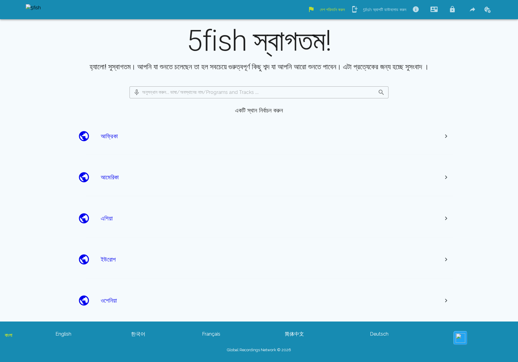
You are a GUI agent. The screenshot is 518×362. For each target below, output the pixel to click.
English (63, 334)
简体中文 (294, 334)
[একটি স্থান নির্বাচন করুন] (446, 136)
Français (211, 334)
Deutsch (379, 334)
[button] (136, 92)
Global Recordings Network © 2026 (259, 350)
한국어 (138, 334)
